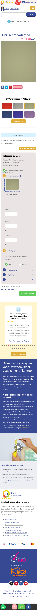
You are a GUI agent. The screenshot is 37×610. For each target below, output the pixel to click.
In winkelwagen (29, 293)
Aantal (7, 209)
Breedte (7, 235)
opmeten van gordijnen (16, 472)
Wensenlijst (18, 87)
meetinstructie (25, 428)
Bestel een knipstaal (28, 148)
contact (27, 480)
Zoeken (30, 14)
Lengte (7, 221)
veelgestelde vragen (12, 480)
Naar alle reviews (17, 354)
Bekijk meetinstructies (12, 465)
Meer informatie (18, 135)
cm (5, 230)
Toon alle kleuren (18, 121)
